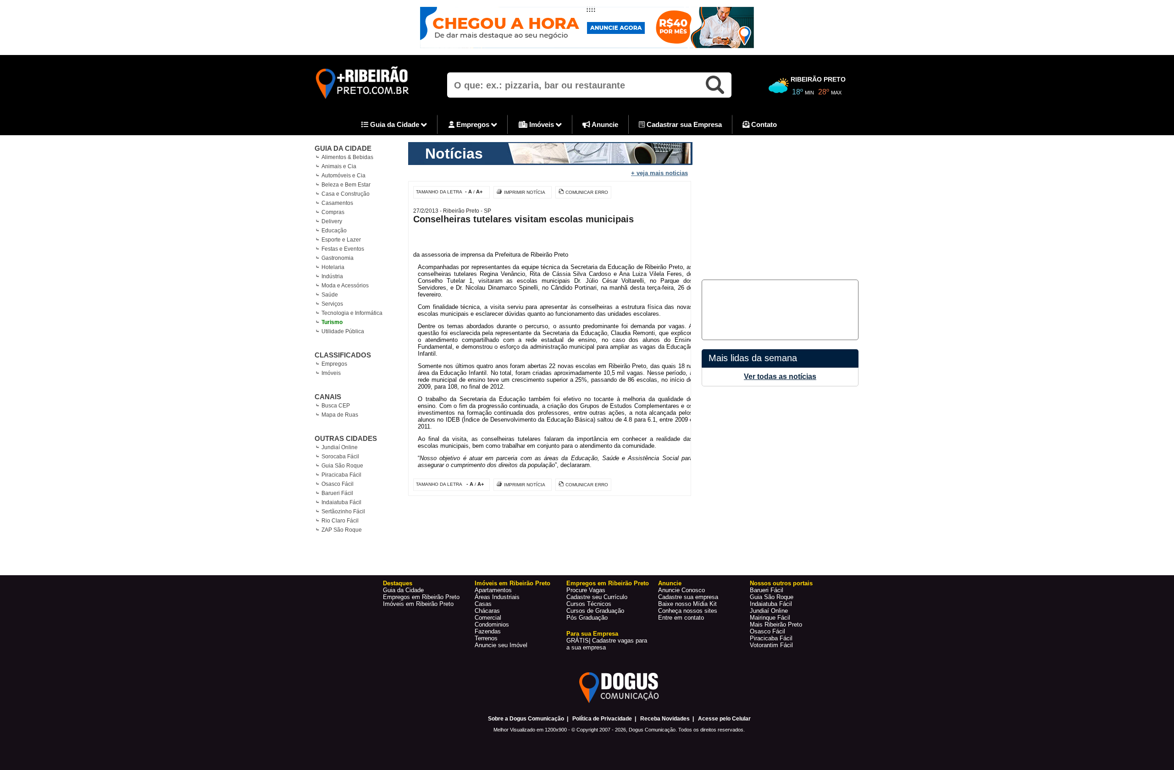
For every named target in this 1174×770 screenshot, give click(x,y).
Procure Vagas (585, 590)
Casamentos (337, 203)
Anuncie (604, 124)
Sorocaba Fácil (340, 456)
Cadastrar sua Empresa (683, 124)
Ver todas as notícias (780, 376)
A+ (479, 191)
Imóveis (541, 124)
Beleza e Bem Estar (346, 185)
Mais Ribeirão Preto (776, 624)
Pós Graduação (587, 617)
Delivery (331, 221)
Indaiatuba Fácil (341, 502)
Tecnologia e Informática (351, 313)
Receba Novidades (665, 718)
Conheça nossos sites (687, 610)
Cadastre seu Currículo (596, 597)
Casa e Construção (345, 194)
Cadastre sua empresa (688, 597)
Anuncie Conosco (681, 590)
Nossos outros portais (781, 583)
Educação (334, 230)
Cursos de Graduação (595, 610)
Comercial (488, 617)
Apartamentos (493, 590)
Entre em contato (681, 617)
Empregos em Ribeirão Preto (421, 597)
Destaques (397, 583)
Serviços (332, 304)
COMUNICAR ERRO (586, 192)
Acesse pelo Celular (724, 718)
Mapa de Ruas (339, 415)
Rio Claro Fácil (340, 520)
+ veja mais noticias (659, 173)
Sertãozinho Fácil (343, 511)
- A (468, 191)
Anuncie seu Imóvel (501, 645)
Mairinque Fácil (770, 617)
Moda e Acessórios (345, 285)
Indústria (332, 276)
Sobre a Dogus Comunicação (526, 718)
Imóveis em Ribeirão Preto (418, 603)
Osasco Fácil (337, 484)
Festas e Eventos (342, 249)
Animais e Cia (338, 166)
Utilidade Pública (342, 331)
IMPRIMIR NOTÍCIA (524, 192)
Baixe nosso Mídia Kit (687, 603)
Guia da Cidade (394, 124)
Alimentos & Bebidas (347, 157)
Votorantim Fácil (771, 645)
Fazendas (488, 631)
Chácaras (487, 610)
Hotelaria (332, 267)
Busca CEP (335, 405)
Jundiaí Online (339, 447)
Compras (332, 212)
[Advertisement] (779, 206)
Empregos (472, 124)
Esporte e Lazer (341, 239)
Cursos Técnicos (588, 603)
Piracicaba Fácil (341, 475)
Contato (763, 124)
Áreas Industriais (497, 597)
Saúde (329, 295)
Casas (483, 603)
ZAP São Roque (341, 530)
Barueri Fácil (337, 493)
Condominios (492, 624)
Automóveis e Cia (343, 175)
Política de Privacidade (602, 718)
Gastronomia (337, 258)
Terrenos (486, 638)
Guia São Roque (342, 465)
